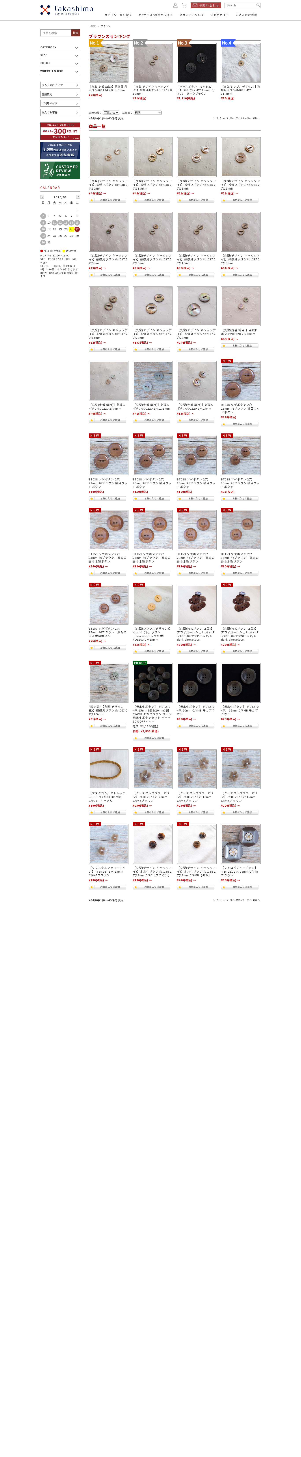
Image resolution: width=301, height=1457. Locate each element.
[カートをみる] (184, 5)
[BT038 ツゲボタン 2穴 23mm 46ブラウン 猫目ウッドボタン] (108, 455)
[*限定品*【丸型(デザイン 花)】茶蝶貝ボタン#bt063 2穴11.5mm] (108, 683)
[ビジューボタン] (241, 844)
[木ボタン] (153, 605)
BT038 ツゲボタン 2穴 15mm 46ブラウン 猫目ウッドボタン (240, 483)
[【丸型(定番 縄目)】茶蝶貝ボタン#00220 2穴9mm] (108, 381)
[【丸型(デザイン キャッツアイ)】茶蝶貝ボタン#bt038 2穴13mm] (197, 157)
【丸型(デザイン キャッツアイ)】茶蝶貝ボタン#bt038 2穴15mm (240, 184)
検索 (75, 32)
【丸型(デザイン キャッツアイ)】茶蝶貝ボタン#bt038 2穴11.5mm (152, 184)
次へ (232, 118)
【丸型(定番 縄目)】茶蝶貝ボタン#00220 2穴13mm (195, 406)
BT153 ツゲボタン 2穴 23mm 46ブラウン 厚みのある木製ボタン (152, 557)
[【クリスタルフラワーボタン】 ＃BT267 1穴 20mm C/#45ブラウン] (153, 769)
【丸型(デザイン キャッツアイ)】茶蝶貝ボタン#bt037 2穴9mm (108, 259)
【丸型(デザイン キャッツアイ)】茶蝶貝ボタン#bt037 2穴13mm (240, 259)
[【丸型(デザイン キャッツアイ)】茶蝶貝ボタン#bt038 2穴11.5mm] (153, 157)
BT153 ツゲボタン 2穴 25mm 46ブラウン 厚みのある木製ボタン (108, 557)
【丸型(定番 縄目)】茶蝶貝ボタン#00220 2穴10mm (239, 332)
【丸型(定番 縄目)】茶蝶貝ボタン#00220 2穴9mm (107, 406)
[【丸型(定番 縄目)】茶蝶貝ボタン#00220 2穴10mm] (241, 306)
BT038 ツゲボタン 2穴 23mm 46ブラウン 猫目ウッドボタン (108, 483)
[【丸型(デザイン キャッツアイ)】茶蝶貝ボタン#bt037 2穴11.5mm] (197, 232)
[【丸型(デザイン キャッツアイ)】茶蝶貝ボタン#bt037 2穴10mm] (153, 63)
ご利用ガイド (50, 103)
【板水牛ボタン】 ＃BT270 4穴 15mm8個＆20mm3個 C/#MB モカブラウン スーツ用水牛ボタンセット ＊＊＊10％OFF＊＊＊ (152, 713)
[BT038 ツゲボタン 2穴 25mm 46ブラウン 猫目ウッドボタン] (241, 381)
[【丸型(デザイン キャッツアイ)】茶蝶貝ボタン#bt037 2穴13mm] (241, 232)
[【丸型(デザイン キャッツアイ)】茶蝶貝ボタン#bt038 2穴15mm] (241, 157)
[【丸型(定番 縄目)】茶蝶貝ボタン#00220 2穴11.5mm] (153, 381)
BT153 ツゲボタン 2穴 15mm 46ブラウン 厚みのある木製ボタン (108, 632)
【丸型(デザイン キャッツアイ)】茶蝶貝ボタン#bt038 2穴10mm (108, 184)
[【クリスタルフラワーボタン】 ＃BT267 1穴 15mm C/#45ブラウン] (241, 769)
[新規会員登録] (60, 125)
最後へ (256, 118)
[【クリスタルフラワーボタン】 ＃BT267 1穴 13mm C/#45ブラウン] (108, 844)
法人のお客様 (50, 112)
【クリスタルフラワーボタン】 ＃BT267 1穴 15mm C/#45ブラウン (239, 796)
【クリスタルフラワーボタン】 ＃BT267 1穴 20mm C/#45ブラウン (151, 796)
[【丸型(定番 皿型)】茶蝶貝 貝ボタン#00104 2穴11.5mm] (108, 63)
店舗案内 (47, 94)
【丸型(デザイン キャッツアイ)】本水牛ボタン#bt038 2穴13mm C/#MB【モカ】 (196, 871)
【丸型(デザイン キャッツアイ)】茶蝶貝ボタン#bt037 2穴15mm (108, 333)
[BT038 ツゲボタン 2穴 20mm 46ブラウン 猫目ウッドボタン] (153, 455)
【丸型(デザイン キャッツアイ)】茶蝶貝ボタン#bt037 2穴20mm (152, 333)
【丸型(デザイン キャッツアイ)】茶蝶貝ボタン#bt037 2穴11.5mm (196, 259)
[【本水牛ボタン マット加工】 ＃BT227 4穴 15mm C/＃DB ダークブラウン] (197, 63)
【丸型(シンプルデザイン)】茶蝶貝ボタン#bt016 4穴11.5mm (240, 90)
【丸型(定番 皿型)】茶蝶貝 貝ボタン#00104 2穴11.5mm (108, 88)
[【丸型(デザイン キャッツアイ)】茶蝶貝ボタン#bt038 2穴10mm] (108, 157)
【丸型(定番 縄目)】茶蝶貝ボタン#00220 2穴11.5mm (151, 406)
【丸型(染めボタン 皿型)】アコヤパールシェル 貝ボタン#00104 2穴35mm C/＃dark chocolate (196, 634)
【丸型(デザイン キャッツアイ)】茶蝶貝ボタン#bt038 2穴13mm (196, 184)
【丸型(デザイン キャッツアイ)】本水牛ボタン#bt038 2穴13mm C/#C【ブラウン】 (152, 871)
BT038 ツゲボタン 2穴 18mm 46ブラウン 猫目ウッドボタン (196, 483)
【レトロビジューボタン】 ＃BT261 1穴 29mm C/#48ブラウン (239, 871)
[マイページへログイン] (175, 5)
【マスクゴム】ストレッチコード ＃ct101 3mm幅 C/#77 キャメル (107, 796)
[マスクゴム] (108, 769)
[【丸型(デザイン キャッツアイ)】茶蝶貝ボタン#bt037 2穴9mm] (108, 232)
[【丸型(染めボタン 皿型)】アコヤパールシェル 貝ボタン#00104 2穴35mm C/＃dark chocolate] (197, 605)
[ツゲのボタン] (108, 530)
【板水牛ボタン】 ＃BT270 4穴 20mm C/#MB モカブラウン (196, 710)
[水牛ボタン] (153, 683)
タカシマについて (52, 85)
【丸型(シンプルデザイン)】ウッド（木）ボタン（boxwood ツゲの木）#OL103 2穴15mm (152, 634)
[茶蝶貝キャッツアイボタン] (153, 306)
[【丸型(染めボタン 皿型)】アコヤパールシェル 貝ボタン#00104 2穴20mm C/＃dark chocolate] (241, 605)
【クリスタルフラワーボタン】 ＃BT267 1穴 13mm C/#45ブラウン (107, 871)
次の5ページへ (244, 118)
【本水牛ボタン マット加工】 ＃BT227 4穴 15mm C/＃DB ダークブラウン (196, 90)
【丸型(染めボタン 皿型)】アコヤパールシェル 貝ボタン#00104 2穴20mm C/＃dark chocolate (240, 634)
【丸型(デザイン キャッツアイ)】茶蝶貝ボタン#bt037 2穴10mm (153, 90)
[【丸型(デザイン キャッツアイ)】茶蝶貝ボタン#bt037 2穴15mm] (108, 306)
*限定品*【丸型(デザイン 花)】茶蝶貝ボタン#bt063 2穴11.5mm (108, 710)
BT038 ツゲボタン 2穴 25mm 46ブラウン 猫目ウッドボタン (240, 408)
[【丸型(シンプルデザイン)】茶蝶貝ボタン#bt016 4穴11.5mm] (241, 63)
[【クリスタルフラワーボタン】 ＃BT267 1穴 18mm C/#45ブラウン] (197, 769)
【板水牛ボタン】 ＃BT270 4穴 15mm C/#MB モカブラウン (240, 710)
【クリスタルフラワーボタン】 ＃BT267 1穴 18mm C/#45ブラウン (195, 796)
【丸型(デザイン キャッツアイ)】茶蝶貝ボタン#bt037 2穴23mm (196, 333)
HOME (92, 26)
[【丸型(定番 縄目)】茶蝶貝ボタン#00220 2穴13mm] (197, 381)
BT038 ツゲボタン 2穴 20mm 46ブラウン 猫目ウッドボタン (152, 483)
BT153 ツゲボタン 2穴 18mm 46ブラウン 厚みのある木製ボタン (240, 557)
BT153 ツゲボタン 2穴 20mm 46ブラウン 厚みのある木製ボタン (196, 557)
